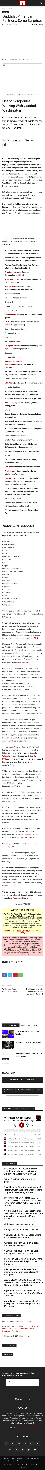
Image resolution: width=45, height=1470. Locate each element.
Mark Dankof (24, 1328)
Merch (19, 1461)
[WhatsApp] (20, 975)
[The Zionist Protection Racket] (8, 1045)
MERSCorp (9, 383)
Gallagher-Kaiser (12, 346)
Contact (34, 1461)
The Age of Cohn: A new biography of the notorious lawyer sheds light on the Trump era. (23, 1261)
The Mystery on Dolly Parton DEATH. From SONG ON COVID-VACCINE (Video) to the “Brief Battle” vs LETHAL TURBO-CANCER (22, 1202)
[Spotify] (10, 1450)
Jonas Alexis (14, 1321)
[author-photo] (22, 1014)
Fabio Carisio (23, 1326)
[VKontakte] (22, 1450)
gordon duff (19, 962)
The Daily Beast (8, 846)
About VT (8, 931)
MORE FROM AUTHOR (29, 1025)
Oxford (5, 886)
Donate (26, 1458)
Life (4, 1048)
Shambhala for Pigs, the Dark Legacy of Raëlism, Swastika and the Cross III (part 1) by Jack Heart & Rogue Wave (23, 1190)
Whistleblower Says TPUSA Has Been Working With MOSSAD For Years (21, 1252)
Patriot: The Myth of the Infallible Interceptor (19, 1180)
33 (42, 24)
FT (24, 859)
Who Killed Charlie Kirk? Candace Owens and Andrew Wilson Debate (22, 1236)
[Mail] (18, 1443)
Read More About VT (26, 1423)
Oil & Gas (11, 801)
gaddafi (11, 962)
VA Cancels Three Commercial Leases (10, 990)
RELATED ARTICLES (11, 1025)
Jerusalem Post (30, 837)
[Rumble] (31, 1443)
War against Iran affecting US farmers (22, 1229)
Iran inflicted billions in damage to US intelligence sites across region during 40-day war (22, 1303)
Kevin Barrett (26, 1321)
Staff (13, 1458)
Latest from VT (9, 1164)
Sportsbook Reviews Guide (26, 1465)
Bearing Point (10, 286)
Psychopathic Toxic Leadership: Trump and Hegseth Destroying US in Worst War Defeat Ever (23, 1293)
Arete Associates (12, 279)
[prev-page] (3, 1064)
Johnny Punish (24, 1336)
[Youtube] (35, 1450)
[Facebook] (4, 975)
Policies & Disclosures (22, 931)
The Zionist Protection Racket (28, 1042)
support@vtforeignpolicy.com (27, 1428)
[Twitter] (10, 975)
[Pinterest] (15, 975)
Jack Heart (34, 1326)
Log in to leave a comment (22, 1080)
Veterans (11, 9)
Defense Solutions (12, 315)
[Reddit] (25, 1443)
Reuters (16, 898)
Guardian (33, 756)
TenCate (8, 467)
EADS (7, 322)
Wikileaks (14, 741)
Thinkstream (10, 471)
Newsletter (11, 1461)
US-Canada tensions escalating (18, 1224)
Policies (19, 1458)
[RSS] (37, 1443)
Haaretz (25, 662)
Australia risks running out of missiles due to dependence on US (21, 1244)
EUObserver (7, 759)
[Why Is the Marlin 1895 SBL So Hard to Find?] (8, 1056)
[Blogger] (6, 1443)
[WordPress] (28, 1450)
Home (4, 9)
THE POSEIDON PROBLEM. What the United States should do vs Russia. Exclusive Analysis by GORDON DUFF (21, 1171)
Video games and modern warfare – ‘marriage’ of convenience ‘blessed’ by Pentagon (22, 1272)
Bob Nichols (16, 1331)
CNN (36, 638)
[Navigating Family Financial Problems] (8, 1034)
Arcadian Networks (13, 272)
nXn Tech (9, 403)
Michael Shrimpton (9, 1328)
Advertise (27, 1461)
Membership (35, 1458)
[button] (4, 3)
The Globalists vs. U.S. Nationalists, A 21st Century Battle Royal (34, 991)
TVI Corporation (11, 478)
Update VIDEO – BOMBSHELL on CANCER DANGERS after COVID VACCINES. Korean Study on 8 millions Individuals (23, 1282)
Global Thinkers (9, 1345)
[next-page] (7, 1064)
